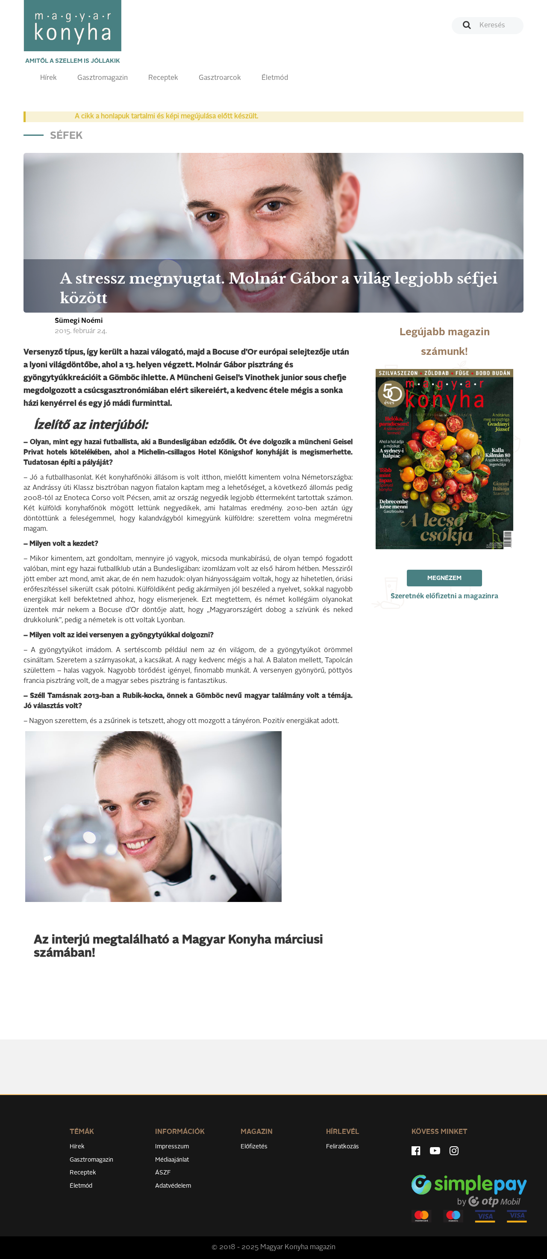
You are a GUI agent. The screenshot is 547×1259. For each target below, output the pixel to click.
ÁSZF (163, 1173)
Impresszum (172, 1147)
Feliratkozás (342, 1147)
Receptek (163, 78)
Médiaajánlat (172, 1160)
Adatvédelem (173, 1186)
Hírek (48, 78)
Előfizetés (254, 1147)
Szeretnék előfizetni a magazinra (444, 596)
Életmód (275, 78)
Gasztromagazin (102, 78)
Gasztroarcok (220, 78)
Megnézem (444, 578)
